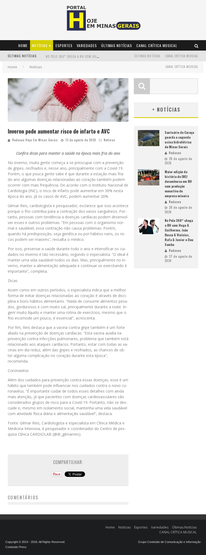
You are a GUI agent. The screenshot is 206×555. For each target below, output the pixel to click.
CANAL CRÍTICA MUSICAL (156, 45)
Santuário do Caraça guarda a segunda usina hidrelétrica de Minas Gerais (179, 139)
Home (23, 45)
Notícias (39, 45)
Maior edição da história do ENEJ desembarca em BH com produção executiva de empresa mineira (178, 183)
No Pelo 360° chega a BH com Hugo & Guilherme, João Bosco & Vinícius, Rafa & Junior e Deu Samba (179, 232)
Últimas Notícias (116, 45)
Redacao (175, 153)
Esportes (64, 45)
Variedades (87, 45)
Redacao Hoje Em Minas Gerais (35, 140)
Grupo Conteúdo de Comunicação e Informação (169, 541)
